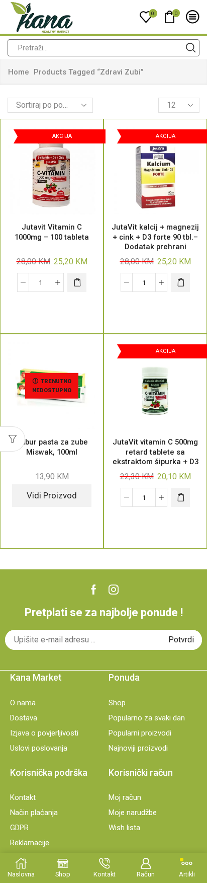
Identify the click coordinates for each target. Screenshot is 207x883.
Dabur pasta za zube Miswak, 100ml (52, 447)
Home (18, 72)
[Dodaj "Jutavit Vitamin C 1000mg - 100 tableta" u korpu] (76, 282)
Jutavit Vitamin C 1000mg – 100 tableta (52, 232)
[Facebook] (93, 589)
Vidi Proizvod (52, 495)
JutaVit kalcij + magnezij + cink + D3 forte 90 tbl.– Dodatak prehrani (155, 237)
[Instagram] (114, 589)
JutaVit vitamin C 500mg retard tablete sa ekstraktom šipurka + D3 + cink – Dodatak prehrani (155, 461)
